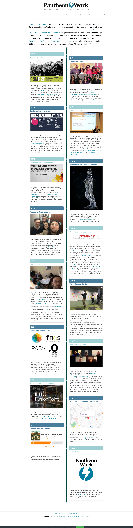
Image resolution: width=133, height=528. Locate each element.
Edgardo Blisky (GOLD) (77, 152)
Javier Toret (44, 90)
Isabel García (82, 494)
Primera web (35, 264)
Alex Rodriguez (83, 377)
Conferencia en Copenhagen (41, 162)
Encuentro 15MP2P (37, 57)
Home (56, 513)
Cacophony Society (38, 24)
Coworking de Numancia (87, 438)
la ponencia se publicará (45, 142)
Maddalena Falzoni (52, 94)
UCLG (88, 147)
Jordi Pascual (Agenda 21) (92, 150)
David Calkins (34, 32)
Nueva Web (74, 452)
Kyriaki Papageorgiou (48, 418)
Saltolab (58, 306)
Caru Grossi (42, 299)
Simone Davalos (46, 32)
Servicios (60, 513)
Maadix (45, 309)
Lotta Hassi (35, 418)
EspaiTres (90, 254)
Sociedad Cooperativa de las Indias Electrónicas (83, 93)
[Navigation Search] (104, 14)
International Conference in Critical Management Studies (51, 41)
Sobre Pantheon (68, 513)
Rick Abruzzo (98, 30)
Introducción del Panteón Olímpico (83, 165)
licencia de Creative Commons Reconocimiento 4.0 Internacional (74, 516)
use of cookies (72, 527)
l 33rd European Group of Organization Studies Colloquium (45, 194)
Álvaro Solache (52, 247)
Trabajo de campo (77, 61)
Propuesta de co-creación (40, 212)
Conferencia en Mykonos (40, 111)
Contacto (75, 513)
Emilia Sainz (74, 149)
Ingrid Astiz (42, 247)
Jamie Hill (57, 32)
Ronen (87, 375)
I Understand (80, 527)
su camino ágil (41, 303)
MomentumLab (75, 250)
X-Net (57, 101)
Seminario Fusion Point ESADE (42, 383)
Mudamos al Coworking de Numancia (85, 401)
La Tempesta (36, 305)
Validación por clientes (78, 284)
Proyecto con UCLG (77, 110)
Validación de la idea (78, 232)
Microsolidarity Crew (78, 344)
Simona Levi (41, 94)
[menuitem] (96, 14)
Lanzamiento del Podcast (40, 429)
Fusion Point (45, 416)
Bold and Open (85, 255)
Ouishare (73, 264)
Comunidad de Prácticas (40, 330)
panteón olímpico (86, 219)
